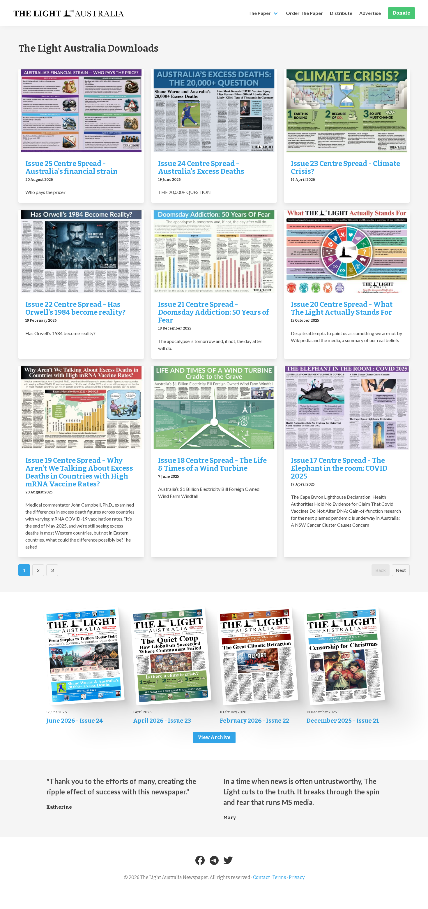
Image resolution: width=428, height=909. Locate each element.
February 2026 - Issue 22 (254, 720)
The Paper (259, 13)
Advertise (370, 13)
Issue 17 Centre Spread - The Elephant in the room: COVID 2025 (339, 468)
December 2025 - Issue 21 (343, 720)
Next (401, 570)
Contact (261, 877)
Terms (279, 877)
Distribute (341, 13)
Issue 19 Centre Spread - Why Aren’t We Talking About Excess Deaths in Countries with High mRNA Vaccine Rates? (79, 472)
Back (380, 570)
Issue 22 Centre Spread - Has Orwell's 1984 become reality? (75, 308)
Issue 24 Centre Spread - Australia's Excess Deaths (201, 168)
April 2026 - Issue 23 (162, 720)
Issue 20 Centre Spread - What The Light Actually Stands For (341, 308)
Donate (401, 13)
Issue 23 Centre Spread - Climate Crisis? (345, 168)
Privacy (297, 877)
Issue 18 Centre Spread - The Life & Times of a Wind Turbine (212, 464)
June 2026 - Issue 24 (74, 720)
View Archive (214, 737)
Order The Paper (304, 13)
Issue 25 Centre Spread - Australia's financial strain (71, 168)
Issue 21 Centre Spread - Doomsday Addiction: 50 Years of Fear (213, 312)
